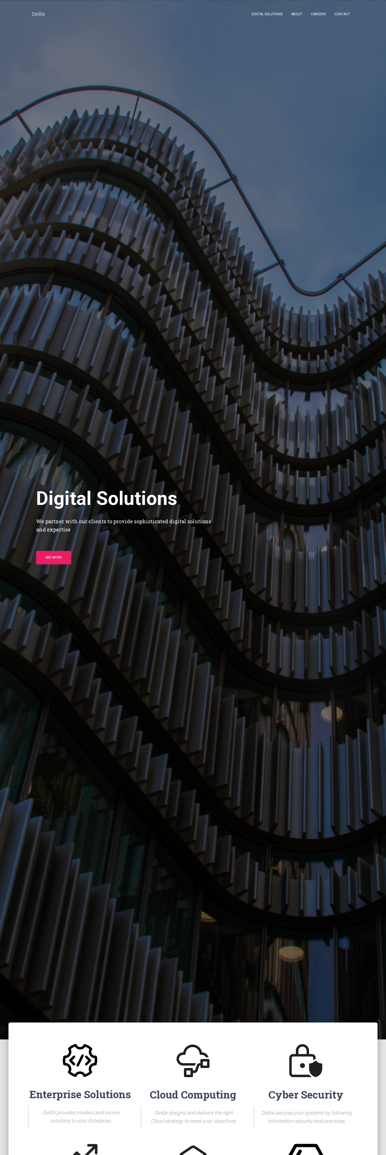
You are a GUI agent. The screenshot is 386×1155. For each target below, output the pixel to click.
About (296, 14)
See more (53, 557)
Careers (318, 14)
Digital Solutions (267, 14)
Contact (342, 14)
